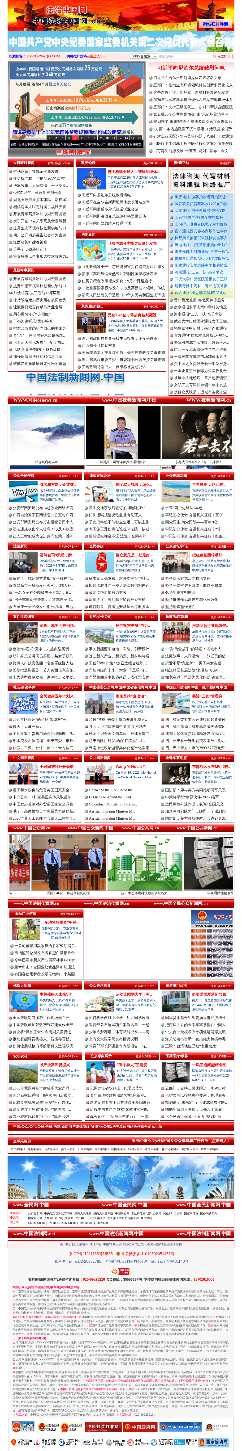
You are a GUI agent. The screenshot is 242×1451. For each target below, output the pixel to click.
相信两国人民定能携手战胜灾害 (39, 207)
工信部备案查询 (96, 1218)
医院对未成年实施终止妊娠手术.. (201, 306)
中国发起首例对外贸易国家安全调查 (43, 804)
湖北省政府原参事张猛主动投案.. (40, 200)
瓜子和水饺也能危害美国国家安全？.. (44, 790)
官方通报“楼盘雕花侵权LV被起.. (202, 293)
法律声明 (95, 1244)
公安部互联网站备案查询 (123, 1218)
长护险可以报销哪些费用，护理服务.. (196, 1095)
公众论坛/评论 (177, 546)
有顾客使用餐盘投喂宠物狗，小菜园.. (45, 974)
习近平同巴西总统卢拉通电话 (106, 223)
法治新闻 (20, 546)
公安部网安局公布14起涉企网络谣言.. (44, 508)
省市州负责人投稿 (59, 163)
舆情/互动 (181, 163)
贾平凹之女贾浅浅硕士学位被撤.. (201, 327)
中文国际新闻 (24, 758)
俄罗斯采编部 (189, 1149)
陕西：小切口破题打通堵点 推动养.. (118, 727)
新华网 (59, 1218)
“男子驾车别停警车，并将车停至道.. (43, 600)
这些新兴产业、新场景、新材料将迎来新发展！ (193, 92)
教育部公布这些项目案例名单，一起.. (120, 1025)
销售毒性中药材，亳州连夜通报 (201, 286)
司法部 (178, 1213)
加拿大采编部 (209, 1149)
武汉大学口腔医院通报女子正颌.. (202, 279)
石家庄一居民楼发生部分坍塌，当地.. (44, 607)
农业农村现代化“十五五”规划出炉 (41, 1117)
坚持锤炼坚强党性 (180, 607)
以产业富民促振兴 (55, 1065)
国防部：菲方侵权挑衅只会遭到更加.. (196, 818)
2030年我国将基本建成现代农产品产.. (44, 1088)
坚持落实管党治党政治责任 (188, 578)
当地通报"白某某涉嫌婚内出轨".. (202, 245)
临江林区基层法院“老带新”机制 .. (192, 670)
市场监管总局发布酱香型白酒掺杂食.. (45, 953)
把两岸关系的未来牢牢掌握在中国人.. (196, 1025)
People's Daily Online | (63, 1223)
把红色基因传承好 (207, 555)
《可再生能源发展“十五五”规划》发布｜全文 (191, 151)
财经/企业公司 (100, 617)
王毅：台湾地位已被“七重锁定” (191, 1046)
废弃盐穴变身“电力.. (133, 626)
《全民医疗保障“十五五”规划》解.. (194, 1117)
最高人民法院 (82, 1213)
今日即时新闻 (24, 163)
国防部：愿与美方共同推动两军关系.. (196, 790)
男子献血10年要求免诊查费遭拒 (200, 391)
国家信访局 (35, 1218)
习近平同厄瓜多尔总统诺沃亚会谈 (110, 209)
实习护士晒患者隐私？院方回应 (201, 224)
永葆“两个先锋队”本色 (184, 508)
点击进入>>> (96, 56)
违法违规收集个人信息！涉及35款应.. (44, 529)
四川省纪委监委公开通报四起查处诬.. (196, 719)
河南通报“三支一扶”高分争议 (199, 272)
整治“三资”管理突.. (208, 696)
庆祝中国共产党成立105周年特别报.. (120, 1109)
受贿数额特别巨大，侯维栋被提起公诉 (114, 367)
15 (139, 138)
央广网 (79, 1218)
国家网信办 (191, 1213)
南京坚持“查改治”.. (132, 696)
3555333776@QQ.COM (43, 56)
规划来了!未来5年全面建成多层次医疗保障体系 (192, 122)
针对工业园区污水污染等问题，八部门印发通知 (193, 136)
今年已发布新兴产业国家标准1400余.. (45, 960)
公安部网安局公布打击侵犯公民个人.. (44, 522)
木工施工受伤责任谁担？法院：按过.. (120, 529)
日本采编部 (85, 1149)
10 (107, 138)
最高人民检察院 (103, 1213)
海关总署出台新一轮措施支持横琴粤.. (196, 1039)
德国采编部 (118, 1149)
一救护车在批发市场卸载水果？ (200, 320)
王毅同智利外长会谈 (57, 767)
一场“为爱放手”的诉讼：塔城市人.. (194, 649)
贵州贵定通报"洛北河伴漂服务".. (202, 258)
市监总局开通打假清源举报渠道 (200, 384)
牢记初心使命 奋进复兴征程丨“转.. (194, 529)
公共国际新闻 (100, 758)
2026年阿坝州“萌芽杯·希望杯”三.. (40, 719)
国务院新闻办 (208, 1213)
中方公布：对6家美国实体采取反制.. (43, 797)
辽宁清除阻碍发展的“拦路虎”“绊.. (117, 741)
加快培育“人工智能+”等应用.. (37, 293)
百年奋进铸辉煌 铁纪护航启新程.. (118, 1095)
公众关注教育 (100, 985)
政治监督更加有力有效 (108, 593)
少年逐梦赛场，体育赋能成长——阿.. (120, 1032)
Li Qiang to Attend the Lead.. (111, 797)
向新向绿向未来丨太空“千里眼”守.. (118, 670)
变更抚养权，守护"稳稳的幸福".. (40, 178)
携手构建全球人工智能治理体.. (133, 172)
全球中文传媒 (47, 13)
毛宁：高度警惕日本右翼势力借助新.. (44, 811)
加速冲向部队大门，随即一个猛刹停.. (196, 811)
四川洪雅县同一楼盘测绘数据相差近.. (120, 585)
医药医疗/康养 (177, 1056)
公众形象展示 (101, 1056)
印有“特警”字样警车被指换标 (199, 217)
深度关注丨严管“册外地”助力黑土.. (42, 1109)
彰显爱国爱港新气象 (209, 994)
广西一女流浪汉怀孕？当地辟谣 (200, 313)
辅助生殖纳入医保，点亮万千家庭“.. (195, 1109)
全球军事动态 (176, 758)
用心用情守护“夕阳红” (32, 314)
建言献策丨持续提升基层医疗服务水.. (120, 607)
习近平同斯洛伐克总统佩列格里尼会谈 (114, 216)
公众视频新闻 (176, 476)
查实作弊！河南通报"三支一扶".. (202, 252)
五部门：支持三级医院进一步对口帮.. (196, 1088)
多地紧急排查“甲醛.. (61, 922)
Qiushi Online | (37, 1223)
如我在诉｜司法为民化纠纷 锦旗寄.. (195, 677)
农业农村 (20, 1056)
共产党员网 (35, 1213)
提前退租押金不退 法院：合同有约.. (118, 536)
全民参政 (96, 546)
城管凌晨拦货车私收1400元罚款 (201, 204)
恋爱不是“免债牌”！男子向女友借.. (194, 663)
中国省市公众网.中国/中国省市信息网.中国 (122, 687)
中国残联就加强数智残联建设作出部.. (44, 1025)
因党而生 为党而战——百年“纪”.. (192, 522)
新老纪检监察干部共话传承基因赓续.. (121, 1102)
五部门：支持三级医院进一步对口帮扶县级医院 (193, 107)
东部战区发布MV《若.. (211, 767)
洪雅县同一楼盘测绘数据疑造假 (200, 363)
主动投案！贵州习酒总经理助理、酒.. (44, 734)
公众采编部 (80, 1244)
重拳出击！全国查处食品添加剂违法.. (45, 967)
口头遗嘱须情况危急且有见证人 (115, 515)
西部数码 (146, 1218)
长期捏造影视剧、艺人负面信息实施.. (44, 670)
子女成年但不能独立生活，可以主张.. (120, 522)
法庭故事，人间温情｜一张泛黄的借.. (196, 656)
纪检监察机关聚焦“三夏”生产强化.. (42, 1102)
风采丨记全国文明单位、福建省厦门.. (120, 734)
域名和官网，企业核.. (58, 484)
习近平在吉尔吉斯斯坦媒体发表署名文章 (187, 78)
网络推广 (225, 163)
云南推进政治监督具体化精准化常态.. (120, 748)
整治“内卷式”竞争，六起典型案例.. (42, 649)
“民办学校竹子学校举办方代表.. (200, 370)
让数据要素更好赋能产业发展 (37, 307)
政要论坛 (88, 163)
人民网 (48, 1218)
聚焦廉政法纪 (92, 306)
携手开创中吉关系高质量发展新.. (40, 221)
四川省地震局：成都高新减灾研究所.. (196, 727)
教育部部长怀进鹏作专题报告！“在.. (119, 1046)
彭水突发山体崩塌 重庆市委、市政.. (44, 741)
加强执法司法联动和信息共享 (37, 357)
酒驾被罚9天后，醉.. (57, 555)
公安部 (157, 1213)
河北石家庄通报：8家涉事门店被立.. (43, 1095)
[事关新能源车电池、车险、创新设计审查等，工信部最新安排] (121, 46)
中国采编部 (18, 1149)
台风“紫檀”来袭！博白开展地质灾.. (118, 719)
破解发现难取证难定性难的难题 (39, 364)
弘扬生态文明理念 (180, 593)
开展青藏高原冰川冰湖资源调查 (39, 214)
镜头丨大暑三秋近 (28, 727)
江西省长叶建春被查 (30, 242)
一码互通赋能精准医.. (210, 1065)
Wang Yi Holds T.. (131, 767)
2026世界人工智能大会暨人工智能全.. (44, 818)
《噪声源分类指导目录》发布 (132, 243)
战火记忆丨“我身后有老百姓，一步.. (120, 1117)
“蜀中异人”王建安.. (133, 1065)
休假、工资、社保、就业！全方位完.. (44, 748)
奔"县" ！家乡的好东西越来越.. (39, 335)
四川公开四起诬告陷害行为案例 (39, 235)
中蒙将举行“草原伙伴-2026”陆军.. (193, 797)
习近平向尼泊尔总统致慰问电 (191, 68)
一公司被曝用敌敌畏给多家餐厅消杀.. (45, 946)
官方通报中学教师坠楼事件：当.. (201, 377)
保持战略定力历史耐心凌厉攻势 (39, 300)
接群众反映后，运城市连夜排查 (200, 355)
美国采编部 (68, 1149)
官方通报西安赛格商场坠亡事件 (201, 231)
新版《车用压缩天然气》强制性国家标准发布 (119, 274)
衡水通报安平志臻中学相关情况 (201, 265)
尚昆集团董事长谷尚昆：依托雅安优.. (120, 677)
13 (126, 138)
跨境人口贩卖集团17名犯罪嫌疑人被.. (44, 663)
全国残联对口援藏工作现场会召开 (41, 1018)
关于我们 (65, 1244)
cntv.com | (103, 1223)
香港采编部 (34, 1149)
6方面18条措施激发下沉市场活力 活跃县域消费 (192, 129)
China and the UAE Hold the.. (111, 790)
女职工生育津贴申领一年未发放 (200, 348)
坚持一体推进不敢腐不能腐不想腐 (193, 585)
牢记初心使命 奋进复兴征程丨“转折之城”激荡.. (88, 144)
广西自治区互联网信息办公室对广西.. (44, 515)
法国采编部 (152, 1149)
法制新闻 (88, 234)
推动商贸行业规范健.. (210, 626)
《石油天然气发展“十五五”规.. (38, 342)
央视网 (69, 1218)
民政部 (167, 1213)
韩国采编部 (135, 1149)
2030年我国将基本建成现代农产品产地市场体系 (193, 100)
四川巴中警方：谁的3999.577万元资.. (196, 748)
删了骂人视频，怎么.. (134, 484)
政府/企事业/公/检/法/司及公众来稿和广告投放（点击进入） (181, 1141)
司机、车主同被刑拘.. (58, 626)
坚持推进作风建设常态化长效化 (191, 600)
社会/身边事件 (24, 687)
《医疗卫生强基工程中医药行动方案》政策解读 (193, 144)
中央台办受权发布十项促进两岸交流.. (196, 1032)
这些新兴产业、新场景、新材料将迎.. (120, 656)
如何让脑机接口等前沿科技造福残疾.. (44, 1046)
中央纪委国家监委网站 (58, 1213)
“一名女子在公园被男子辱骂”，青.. (42, 593)
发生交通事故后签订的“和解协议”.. (118, 508)
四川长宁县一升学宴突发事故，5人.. (195, 741)
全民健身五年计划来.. (58, 696)
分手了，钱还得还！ (30, 249)
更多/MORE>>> (153, 163)
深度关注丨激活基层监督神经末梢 (117, 600)
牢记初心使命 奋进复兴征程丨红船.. (195, 536)
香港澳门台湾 (176, 985)
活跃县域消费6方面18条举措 (36, 350)
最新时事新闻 (24, 270)
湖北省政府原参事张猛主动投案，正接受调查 (119, 338)
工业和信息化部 (141, 1213)
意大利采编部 (170, 1149)
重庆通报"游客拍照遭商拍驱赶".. (202, 197)
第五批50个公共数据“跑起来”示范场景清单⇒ (191, 114)
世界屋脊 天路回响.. (208, 484)
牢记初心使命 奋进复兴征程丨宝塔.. (195, 515)
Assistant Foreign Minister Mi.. (112, 811)
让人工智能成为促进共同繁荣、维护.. (44, 536)
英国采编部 (102, 1149)
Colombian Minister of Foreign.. (113, 804)
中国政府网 (122, 1213)
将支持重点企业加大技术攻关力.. (40, 256)
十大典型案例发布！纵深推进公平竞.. (44, 677)
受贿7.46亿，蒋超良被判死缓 (37, 193)
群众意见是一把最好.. (134, 555)
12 (119, 138)
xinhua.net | (87, 1223)
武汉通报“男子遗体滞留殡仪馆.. (201, 211)
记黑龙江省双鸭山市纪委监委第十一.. (121, 1088)
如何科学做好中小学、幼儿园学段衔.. (120, 1018)
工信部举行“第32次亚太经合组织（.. (119, 663)
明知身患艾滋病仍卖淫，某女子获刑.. (44, 656)
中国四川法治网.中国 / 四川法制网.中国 (196, 687)
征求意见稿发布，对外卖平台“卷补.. (119, 578)
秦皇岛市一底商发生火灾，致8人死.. (43, 585)
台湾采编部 (51, 1149)
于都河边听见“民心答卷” (33, 321)
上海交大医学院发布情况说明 (113, 1039)
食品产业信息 (25, 913)
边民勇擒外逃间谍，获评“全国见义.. (195, 804)
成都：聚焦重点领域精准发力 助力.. (195, 734)
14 (132, 138)
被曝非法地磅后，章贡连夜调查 (200, 341)
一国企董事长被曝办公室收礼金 (200, 334)
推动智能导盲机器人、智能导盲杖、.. (44, 1039)
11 (113, 138)
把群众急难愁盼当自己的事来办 (39, 328)
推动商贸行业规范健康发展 (36, 171)
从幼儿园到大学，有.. (134, 994)
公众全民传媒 (24, 476)
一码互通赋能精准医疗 (147, 893)
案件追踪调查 (24, 617)
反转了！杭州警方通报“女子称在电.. (43, 578)
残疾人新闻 (22, 985)
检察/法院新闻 (177, 617)
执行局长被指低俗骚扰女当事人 (201, 238)
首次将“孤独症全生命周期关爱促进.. (43, 1032)
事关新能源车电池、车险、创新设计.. (120, 649)
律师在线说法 (100, 476)
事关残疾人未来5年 (56, 994)
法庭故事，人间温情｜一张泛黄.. (40, 186)
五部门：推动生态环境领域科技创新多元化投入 (193, 85)
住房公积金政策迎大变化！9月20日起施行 (117, 281)
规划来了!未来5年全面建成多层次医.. (196, 1102)
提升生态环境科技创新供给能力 (39, 228)
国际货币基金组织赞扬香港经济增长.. (196, 1018)
